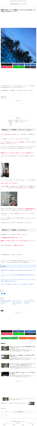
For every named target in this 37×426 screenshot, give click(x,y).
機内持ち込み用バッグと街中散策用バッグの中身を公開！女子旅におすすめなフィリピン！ (6, 301)
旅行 (2, 310)
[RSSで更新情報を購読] (27, 338)
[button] (30, 67)
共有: (11, 123)
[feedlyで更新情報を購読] (9, 338)
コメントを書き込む (18, 411)
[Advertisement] (18, 19)
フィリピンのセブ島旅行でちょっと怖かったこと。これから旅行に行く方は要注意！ (17, 284)
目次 (17, 118)
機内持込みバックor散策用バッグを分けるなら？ (17, 121)
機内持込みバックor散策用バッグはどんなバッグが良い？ (19, 120)
